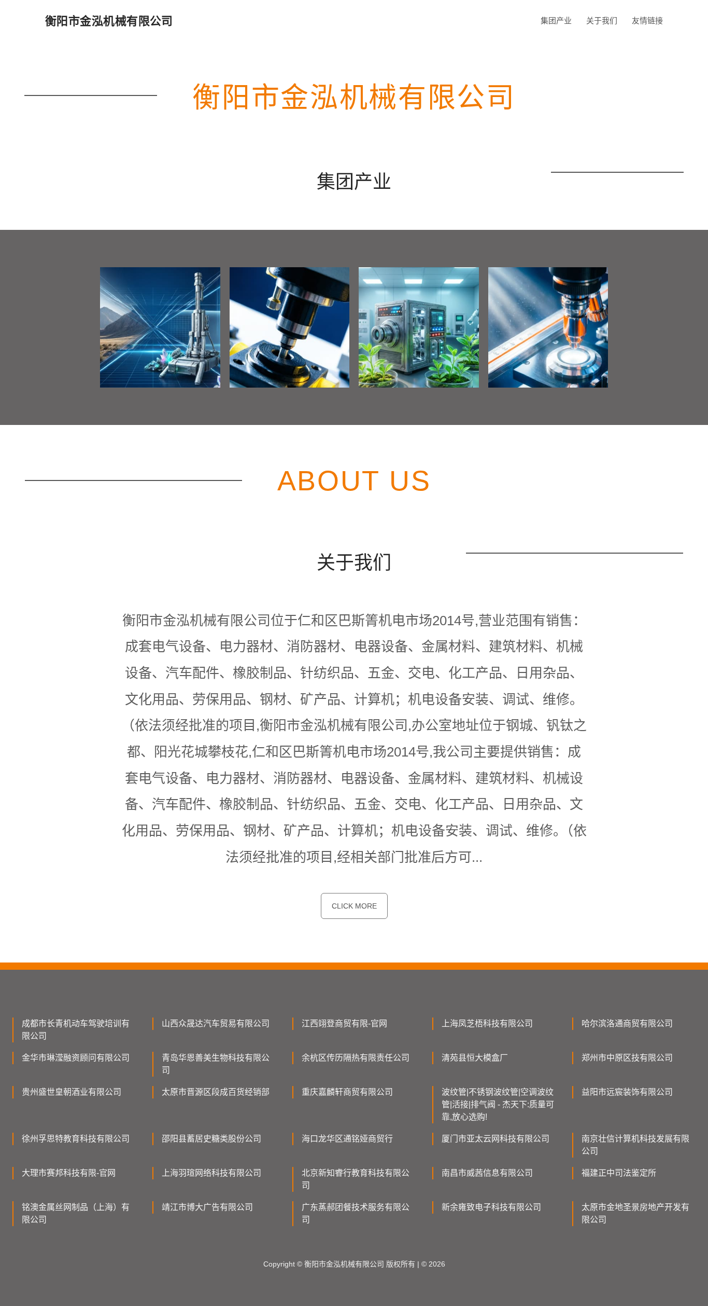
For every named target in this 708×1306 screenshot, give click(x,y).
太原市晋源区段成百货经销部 (216, 1092)
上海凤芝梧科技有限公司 (487, 1023)
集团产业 (556, 20)
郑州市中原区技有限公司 (627, 1057)
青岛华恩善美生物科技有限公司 (216, 1064)
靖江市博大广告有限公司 (207, 1207)
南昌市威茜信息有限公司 (487, 1172)
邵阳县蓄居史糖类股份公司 (211, 1138)
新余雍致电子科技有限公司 (491, 1207)
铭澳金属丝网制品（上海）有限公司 (76, 1213)
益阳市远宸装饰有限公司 (627, 1092)
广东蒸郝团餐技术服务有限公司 (355, 1213)
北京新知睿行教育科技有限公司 (355, 1179)
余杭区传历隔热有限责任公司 (355, 1057)
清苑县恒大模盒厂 (475, 1057)
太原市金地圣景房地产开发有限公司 (635, 1213)
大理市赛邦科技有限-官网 (69, 1172)
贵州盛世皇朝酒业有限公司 (71, 1092)
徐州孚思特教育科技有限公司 (76, 1138)
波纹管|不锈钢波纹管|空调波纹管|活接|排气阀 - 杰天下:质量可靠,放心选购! (498, 1104)
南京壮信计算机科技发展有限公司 (635, 1145)
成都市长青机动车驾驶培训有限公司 (76, 1029)
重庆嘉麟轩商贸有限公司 (347, 1092)
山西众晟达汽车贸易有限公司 (216, 1023)
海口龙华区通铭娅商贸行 (347, 1138)
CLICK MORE (354, 906)
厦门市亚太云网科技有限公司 (495, 1138)
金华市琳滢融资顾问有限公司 (76, 1057)
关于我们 (601, 20)
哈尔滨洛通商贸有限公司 (627, 1023)
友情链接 (647, 20)
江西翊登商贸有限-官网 (344, 1023)
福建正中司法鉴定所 (619, 1172)
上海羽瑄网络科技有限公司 (211, 1172)
